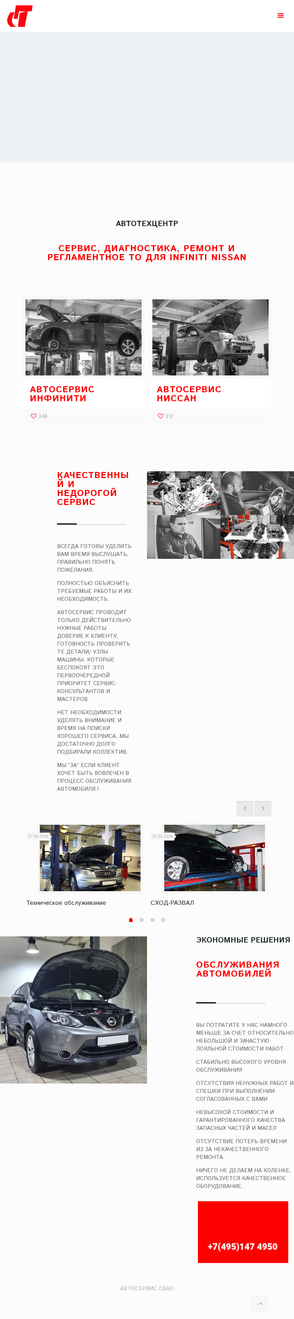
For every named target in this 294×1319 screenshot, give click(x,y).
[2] (141, 920)
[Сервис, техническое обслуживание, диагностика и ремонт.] (51, 16)
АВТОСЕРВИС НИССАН (189, 394)
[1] (131, 920)
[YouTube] (156, 1300)
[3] (152, 920)
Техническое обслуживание (66, 903)
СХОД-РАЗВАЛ (172, 903)
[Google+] (137, 1300)
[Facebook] (127, 1300)
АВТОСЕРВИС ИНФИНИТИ (62, 394)
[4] (163, 920)
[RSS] (166, 1300)
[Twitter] (147, 1300)
